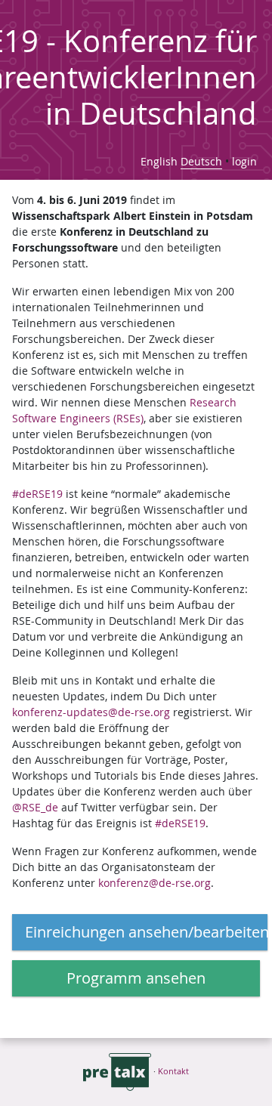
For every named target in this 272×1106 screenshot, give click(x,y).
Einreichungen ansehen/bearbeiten (146, 932)
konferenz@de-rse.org (154, 883)
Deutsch (201, 161)
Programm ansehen (136, 978)
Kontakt (173, 1071)
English (159, 161)
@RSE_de (35, 807)
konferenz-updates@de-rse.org (91, 712)
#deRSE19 (37, 494)
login (244, 161)
